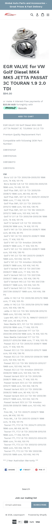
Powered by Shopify (37, 515)
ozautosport (19, 515)
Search (26, 489)
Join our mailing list (26, 498)
